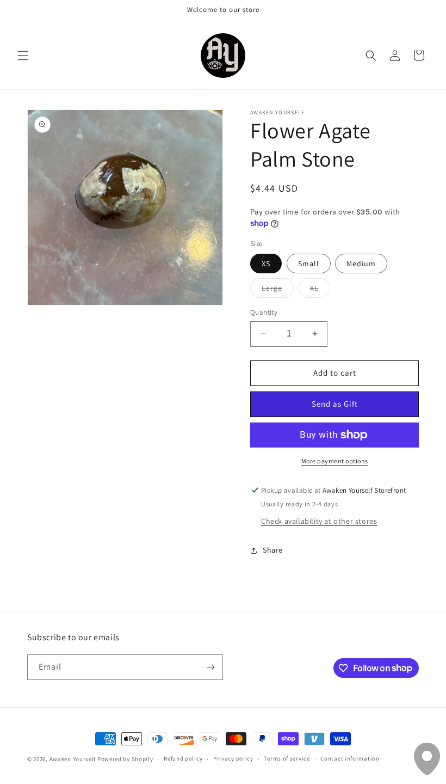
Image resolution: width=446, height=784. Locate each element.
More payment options (334, 461)
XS (266, 263)
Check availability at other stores (319, 521)
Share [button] (273, 550)
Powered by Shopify (125, 759)
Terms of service (286, 758)
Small (308, 263)
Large (278, 290)
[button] (23, 56)
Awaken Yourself (72, 759)
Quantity (263, 312)
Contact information (349, 758)
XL (320, 290)
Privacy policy (233, 758)
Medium (361, 263)
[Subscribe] (210, 667)
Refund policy (183, 758)
